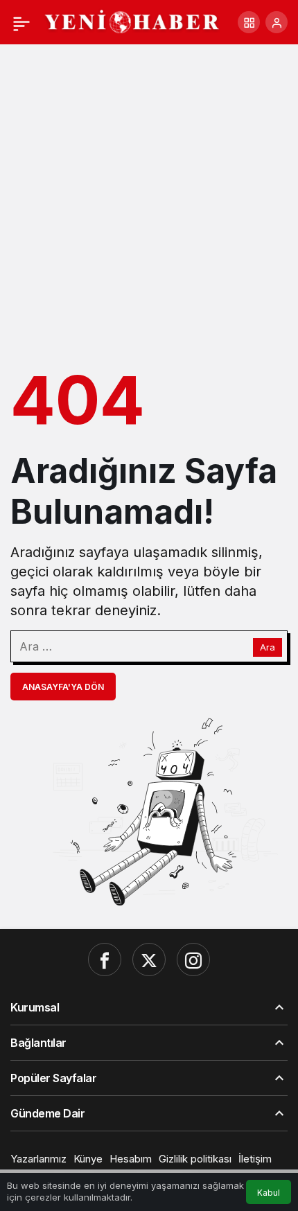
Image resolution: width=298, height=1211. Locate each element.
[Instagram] (193, 959)
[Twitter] (149, 959)
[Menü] (21, 22)
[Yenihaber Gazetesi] (132, 21)
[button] (249, 22)
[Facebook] (104, 959)
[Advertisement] (149, 200)
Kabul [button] (268, 1192)
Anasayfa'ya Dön (63, 687)
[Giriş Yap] (276, 22)
